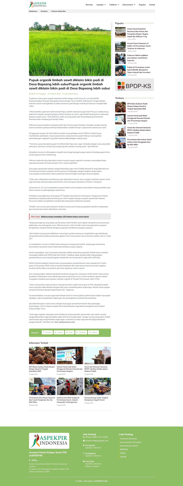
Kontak (152, 5)
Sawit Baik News (71, 94)
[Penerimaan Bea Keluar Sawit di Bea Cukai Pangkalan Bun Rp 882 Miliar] (120, 143)
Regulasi (142, 5)
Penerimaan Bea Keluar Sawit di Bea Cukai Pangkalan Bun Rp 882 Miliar (42, 400)
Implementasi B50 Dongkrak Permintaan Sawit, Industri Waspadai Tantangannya (68, 400)
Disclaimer (44, 11)
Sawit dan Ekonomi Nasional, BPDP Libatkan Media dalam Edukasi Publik (96, 369)
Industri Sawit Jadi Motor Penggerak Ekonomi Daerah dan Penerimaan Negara (69, 369)
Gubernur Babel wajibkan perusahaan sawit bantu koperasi (137, 57)
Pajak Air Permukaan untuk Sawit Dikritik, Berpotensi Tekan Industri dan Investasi (138, 69)
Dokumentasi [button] (128, 5)
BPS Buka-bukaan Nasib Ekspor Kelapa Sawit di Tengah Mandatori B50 (42, 369)
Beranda (89, 5)
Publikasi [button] (113, 5)
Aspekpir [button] (100, 5)
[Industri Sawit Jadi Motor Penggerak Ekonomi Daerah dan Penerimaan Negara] (120, 119)
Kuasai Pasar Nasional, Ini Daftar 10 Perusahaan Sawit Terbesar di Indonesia (139, 45)
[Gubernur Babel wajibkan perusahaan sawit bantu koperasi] (120, 58)
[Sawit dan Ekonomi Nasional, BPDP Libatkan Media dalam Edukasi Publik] (120, 131)
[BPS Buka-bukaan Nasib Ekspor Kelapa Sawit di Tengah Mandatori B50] (120, 107)
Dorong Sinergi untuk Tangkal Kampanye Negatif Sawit (96, 399)
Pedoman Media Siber (58, 11)
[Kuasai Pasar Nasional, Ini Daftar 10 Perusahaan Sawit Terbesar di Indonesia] (120, 47)
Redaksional (33, 11)
